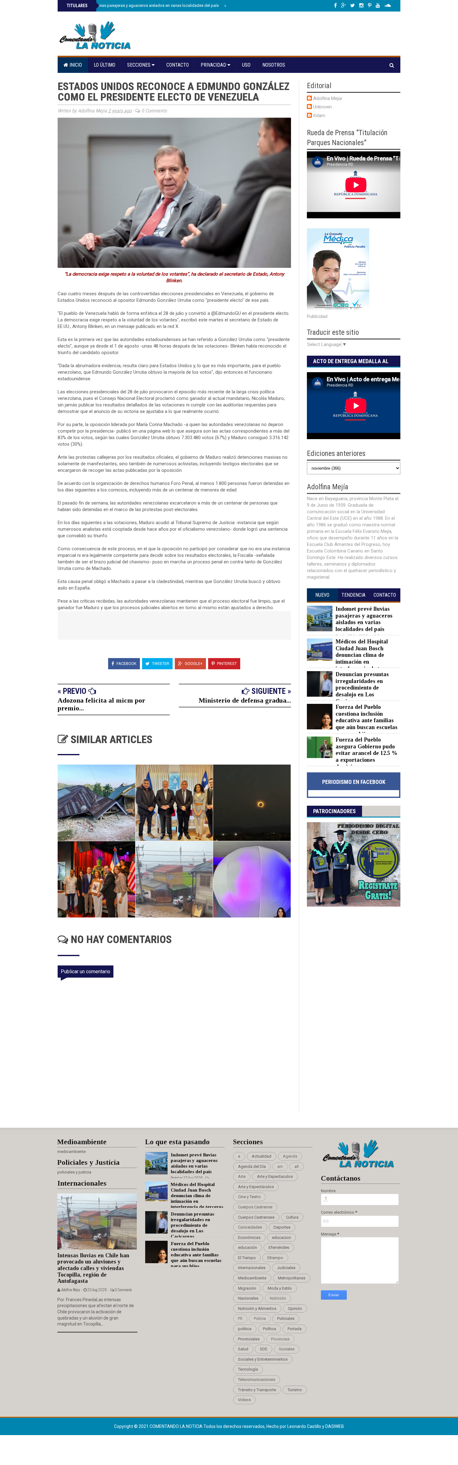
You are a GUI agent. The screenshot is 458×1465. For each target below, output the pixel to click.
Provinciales (249, 1339)
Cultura (292, 1217)
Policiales (285, 1318)
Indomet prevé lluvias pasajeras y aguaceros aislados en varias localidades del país (142, 5)
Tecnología (248, 1369)
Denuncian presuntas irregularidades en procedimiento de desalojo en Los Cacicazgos (362, 687)
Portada (295, 1328)
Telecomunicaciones (256, 1379)
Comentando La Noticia (176, 1426)
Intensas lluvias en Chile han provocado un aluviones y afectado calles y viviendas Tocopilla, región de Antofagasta (93, 1268)
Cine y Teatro (249, 1196)
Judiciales (286, 1267)
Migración (247, 1288)
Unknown (322, 107)
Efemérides (279, 1247)
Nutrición (278, 1298)
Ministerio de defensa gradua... (245, 700)
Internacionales (251, 1267)
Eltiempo (275, 1257)
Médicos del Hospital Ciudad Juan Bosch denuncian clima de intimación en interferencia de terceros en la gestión (353, 658)
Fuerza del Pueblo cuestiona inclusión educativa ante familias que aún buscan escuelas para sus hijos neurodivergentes (352, 724)
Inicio (75, 65)
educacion (281, 1237)
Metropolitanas (291, 1278)
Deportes (282, 1227)
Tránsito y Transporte (257, 1389)
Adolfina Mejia (327, 98)
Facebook (126, 663)
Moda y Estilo (280, 1288)
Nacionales (248, 1298)
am (280, 1166)
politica (244, 1328)
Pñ (240, 1318)
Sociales (286, 1349)
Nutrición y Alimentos (257, 1308)
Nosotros (273, 65)
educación (247, 1247)
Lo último (104, 65)
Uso (246, 65)
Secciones (139, 65)
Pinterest (226, 663)
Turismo (295, 1389)
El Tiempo (247, 1257)
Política (269, 1328)
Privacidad (214, 65)
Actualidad (261, 1156)
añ (296, 1166)
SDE (263, 1349)
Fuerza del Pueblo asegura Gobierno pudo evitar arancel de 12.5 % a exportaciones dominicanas (367, 753)
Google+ (193, 663)
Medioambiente (252, 1278)
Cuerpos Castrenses (256, 1217)
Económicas (249, 1237)
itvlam (319, 115)
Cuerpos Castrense (255, 1207)
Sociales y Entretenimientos (263, 1359)
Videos (244, 1399)
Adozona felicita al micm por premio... (101, 704)
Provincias (280, 1339)
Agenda (290, 1156)
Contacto (177, 65)
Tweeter (160, 663)
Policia (260, 1318)
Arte (242, 1176)
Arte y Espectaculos (275, 1176)
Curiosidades (250, 1227)
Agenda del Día (252, 1166)
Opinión (295, 1308)
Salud (243, 1349)
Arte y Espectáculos (256, 1186)
